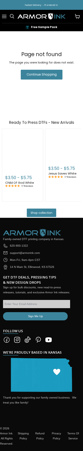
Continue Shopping (42, 74)
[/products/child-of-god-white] (22, 151)
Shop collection (41, 213)
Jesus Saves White (62, 173)
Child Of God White (19, 183)
